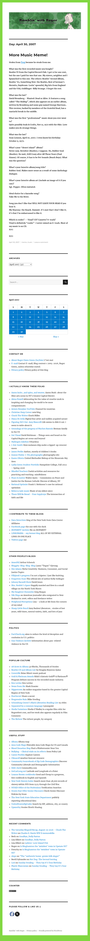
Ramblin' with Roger (16, 931)
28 (63, 327)
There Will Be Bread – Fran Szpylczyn (28, 494)
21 (64, 322)
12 (47, 317)
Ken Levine (16, 683)
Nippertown (16, 689)
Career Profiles (18, 755)
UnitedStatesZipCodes (21, 804)
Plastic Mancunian (19, 866)
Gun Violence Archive (21, 641)
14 (64, 317)
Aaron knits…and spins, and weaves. (28, 392)
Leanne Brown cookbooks (23, 774)
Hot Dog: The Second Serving (43, 859)
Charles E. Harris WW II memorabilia (37, 833)
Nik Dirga (15, 595)
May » (56, 337)
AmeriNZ (15, 562)
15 (13, 322)
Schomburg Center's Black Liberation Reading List (34, 703)
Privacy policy (17, 370)
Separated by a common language (27, 706)
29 (13, 332)
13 (55, 317)
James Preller (17, 451)
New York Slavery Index (22, 781)
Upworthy (16, 807)
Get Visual (16, 435)
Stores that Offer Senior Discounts (27, 791)
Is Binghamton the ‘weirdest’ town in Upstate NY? (43, 846)
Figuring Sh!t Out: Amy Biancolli (26, 422)
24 (30, 327)
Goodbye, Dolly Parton (29, 836)
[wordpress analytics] (38, 891)
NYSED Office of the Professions (26, 787)
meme (24, 242)
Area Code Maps (18, 745)
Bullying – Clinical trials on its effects (28, 751)
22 (13, 327)
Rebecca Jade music (20, 491)
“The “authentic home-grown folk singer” (40, 856)
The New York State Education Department (31, 797)
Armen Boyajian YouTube (23, 409)
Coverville (16, 673)
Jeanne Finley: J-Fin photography (27, 455)
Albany (14, 742)
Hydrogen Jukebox (20, 442)
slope (13, 856)
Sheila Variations (19, 709)
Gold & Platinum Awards (22, 676)
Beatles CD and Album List (23, 670)
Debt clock (16, 768)
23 (22, 327)
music (29, 242)
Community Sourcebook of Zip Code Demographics (35, 761)
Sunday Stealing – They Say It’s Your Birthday (40, 862)
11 (38, 317)
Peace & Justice (18, 478)
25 (38, 327)
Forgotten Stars (18, 579)
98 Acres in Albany (20, 666)
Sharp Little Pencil (19, 608)
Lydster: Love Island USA (36, 843)
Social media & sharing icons (31, 939)
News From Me (18, 686)
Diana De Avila (18, 419)
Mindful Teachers (19, 471)
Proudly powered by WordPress (50, 931)
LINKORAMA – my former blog (25, 533)
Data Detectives (18, 520)
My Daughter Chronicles (22, 592)
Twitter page (17, 540)
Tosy (23, 62)
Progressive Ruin (19, 699)
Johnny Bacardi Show (21, 582)
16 (22, 322)
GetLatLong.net (18, 771)
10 (30, 317)
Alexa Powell (17, 399)
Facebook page (18, 526)
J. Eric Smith (17, 445)
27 (55, 327)
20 (55, 322)
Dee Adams (16, 569)
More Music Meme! (28, 55)
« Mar (21, 337)
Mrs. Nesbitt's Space (20, 585)
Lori (13, 862)
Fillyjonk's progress (20, 575)
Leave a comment (41, 242)
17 (30, 322)
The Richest (16, 719)
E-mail (14, 363)
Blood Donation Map (21, 748)
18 (38, 322)
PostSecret (16, 696)
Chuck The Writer (19, 415)
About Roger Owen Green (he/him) (27, 360)
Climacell (15, 758)
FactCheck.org (18, 634)
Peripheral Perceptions (21, 602)
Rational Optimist (19, 484)
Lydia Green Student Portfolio (25, 465)
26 (47, 327)
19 (47, 322)
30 (22, 332)
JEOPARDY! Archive (20, 530)
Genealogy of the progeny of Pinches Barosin (32, 428)
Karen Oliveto (17, 458)
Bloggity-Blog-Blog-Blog (23, 565)
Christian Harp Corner (21, 412)
